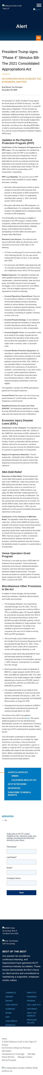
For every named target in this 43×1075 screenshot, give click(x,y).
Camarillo (10, 993)
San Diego (32, 1009)
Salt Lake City (34, 1005)
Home (4, 1039)
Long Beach (11, 1021)
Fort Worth (11, 1005)
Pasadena (32, 997)
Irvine (8, 1013)
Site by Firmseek (9, 1060)
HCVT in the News (17, 784)
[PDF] (38, 38)
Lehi (7, 1017)
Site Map (31, 1054)
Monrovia (10, 1025)
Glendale (10, 1009)
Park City (31, 993)
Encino (9, 1001)
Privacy (5, 1045)
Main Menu (15, 2)
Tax (5, 820)
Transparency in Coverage (13, 1054)
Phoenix (31, 1001)
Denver (9, 997)
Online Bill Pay (8, 1057)
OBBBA (15, 776)
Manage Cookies (25, 1057)
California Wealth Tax (23, 780)
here (28, 718)
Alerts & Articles (18, 772)
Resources (14, 788)
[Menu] (39, 5)
